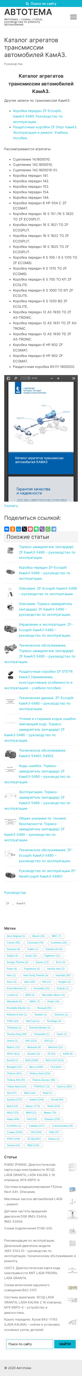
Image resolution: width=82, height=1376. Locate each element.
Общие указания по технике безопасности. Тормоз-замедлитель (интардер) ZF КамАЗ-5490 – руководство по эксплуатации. (35, 829)
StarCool (33, 1021)
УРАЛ (13, 1138)
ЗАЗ (12, 1093)
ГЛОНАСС (42, 1086)
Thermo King (17, 1034)
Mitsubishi (14, 1001)
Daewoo (13, 949)
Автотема (28, 12)
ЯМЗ (33, 1145)
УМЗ (54, 1132)
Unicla (12, 1040)
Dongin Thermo (17, 962)
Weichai (55, 1047)
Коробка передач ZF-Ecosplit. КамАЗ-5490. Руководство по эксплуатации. (38, 116)
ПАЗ (32, 1119)
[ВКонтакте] (6, 529)
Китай (57, 1099)
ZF (7, 903)
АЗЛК (68, 1053)
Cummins (59, 942)
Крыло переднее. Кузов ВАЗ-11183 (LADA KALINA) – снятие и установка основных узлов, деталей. (32, 1324)
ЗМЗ (30, 1093)
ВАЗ (31, 1060)
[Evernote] (36, 529)
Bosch (38, 936)
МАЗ (13, 1112)
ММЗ (31, 1112)
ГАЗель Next (39, 1073)
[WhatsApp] (47, 529)
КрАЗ (12, 1106)
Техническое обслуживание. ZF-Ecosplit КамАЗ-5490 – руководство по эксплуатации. (46, 855)
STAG (13, 1021)
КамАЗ (20, 903)
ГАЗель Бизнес (43, 1080)
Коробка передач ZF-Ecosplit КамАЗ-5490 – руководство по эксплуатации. (44, 573)
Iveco (12, 981)
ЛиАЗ (53, 1106)
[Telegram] (53, 529)
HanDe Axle (56, 968)
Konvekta (42, 988)
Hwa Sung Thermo (35, 975)
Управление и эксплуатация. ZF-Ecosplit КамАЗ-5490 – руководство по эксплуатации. (46, 629)
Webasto (34, 1047)
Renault (44, 1008)
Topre (62, 1034)
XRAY (13, 1053)
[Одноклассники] (12, 529)
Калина (14, 1099)
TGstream (14, 1027)
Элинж (13, 1145)
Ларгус (32, 1106)
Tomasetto (41, 1034)
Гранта (64, 1086)
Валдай (14, 1066)
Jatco (29, 981)
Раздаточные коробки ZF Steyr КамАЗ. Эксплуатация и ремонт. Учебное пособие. (45, 132)
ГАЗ (56, 1066)
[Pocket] (30, 529)
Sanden (40, 1014)
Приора (52, 1119)
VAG (31, 1040)
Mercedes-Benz (53, 995)
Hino (11, 975)
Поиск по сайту (43, 3)
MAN (30, 995)
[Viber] (42, 529)
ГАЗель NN (16, 1080)
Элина (54, 1138)
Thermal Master (39, 1027)
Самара (37, 1125)
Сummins (14, 1125)
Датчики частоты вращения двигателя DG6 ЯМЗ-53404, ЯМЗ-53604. (25, 1216)
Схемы (15, 1132)
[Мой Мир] (18, 529)
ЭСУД (34, 1138)
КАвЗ (47, 1093)
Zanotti (33, 1053)
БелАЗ (12, 1060)
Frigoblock (32, 968)
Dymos (42, 962)
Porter (53, 1001)
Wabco (13, 1047)
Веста (36, 1066)
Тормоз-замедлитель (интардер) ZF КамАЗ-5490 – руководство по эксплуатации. (47, 552)
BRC (56, 936)
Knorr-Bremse (16, 988)
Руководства (13, 64)
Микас (50, 1112)
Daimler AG (54, 949)
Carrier (13, 942)
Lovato (12, 995)
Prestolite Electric (18, 1008)
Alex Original (16, 936)
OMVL (34, 1001)
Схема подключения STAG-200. (28, 1228)
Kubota (63, 988)
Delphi (12, 955)
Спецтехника (62, 1125)
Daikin (32, 949)
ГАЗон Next (16, 1086)
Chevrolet (35, 942)
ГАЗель (14, 1073)
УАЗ (36, 1132)
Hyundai (63, 975)
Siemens (61, 1014)
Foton (12, 968)
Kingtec (64, 981)
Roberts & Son (17, 1014)
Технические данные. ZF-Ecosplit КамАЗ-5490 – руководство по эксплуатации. (46, 703)
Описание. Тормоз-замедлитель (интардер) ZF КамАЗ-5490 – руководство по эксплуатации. (45, 609)
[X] (24, 529)
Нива (13, 1119)
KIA (46, 981)
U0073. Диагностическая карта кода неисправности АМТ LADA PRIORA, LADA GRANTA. (32, 1273)
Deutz (31, 955)
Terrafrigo (54, 1021)
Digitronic (52, 955)
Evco (60, 962)
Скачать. (11, 506)
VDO (48, 1040)
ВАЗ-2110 (55, 1060)
